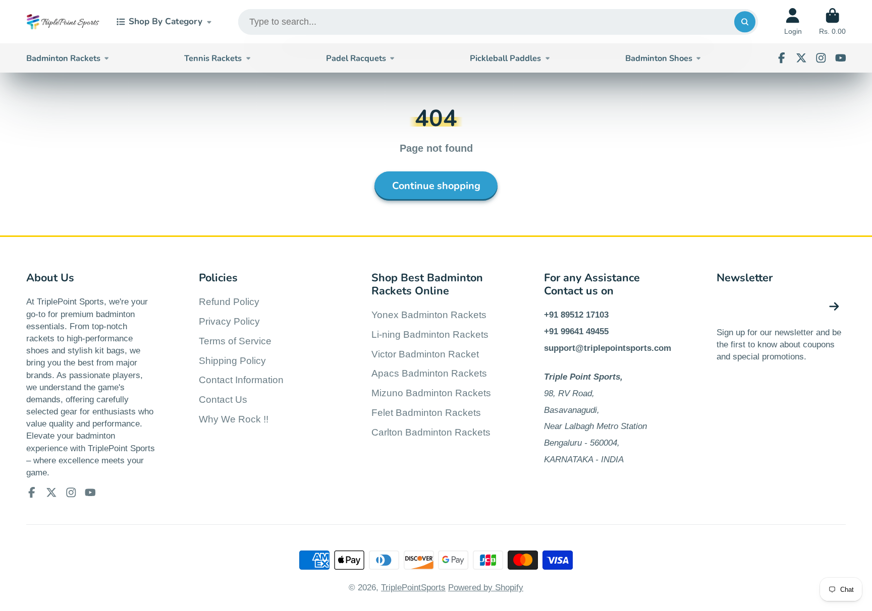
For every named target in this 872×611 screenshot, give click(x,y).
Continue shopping (436, 186)
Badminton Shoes (658, 58)
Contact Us (223, 399)
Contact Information (241, 380)
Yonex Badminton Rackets (428, 315)
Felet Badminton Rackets (426, 412)
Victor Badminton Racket (425, 354)
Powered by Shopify (485, 587)
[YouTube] (840, 58)
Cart (832, 21)
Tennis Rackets (213, 58)
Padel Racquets (356, 58)
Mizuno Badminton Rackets (431, 393)
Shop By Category (165, 21)
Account (793, 21)
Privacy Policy (229, 321)
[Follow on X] (801, 58)
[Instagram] (821, 58)
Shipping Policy (232, 360)
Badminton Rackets (63, 58)
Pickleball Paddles (505, 58)
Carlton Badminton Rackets (430, 432)
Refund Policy (229, 301)
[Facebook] (781, 58)
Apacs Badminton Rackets (429, 373)
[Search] (744, 22)
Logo (62, 22)
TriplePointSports (413, 587)
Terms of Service (235, 341)
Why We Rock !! (233, 419)
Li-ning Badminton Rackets (429, 334)
